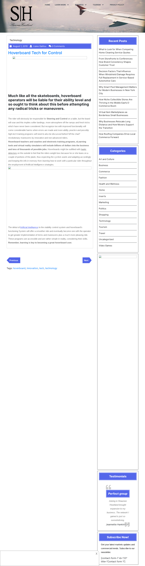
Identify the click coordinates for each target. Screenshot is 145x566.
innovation (32, 268)
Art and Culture (106, 159)
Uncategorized (106, 239)
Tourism (97, 5)
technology (51, 268)
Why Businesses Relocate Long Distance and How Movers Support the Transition (116, 124)
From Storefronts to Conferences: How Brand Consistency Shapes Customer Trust (116, 61)
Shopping (103, 214)
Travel (102, 233)
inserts (102, 196)
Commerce (104, 171)
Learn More (60, 5)
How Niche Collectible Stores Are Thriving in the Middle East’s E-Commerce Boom (115, 102)
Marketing (104, 202)
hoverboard (19, 268)
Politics (102, 208)
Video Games (105, 245)
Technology (16, 40)
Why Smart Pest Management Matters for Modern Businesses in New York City (118, 90)
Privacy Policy (117, 5)
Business (79, 5)
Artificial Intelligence (29, 227)
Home (47, 5)
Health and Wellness (109, 184)
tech (41, 268)
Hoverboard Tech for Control (35, 52)
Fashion (103, 177)
